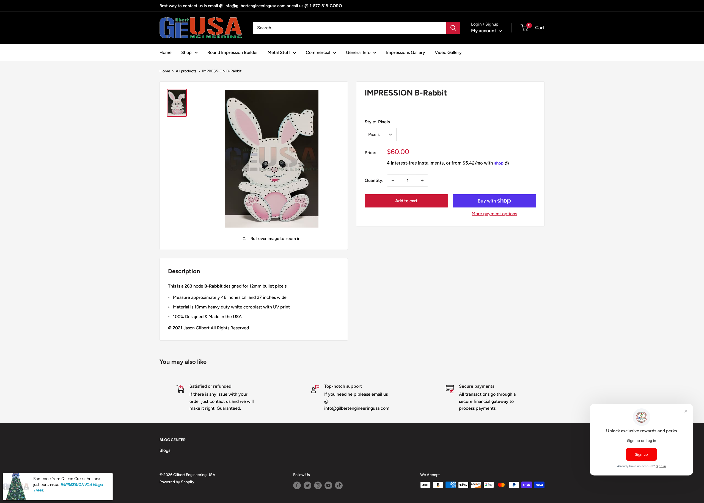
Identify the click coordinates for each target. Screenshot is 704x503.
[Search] (453, 28)
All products (186, 71)
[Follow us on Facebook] (297, 485)
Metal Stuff (279, 52)
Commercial (318, 52)
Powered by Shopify (177, 482)
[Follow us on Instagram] (318, 485)
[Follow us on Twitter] (307, 485)
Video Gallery (448, 52)
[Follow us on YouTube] (328, 485)
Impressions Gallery (405, 52)
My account (484, 30)
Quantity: (374, 180)
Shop (186, 52)
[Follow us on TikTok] (339, 485)
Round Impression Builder (232, 52)
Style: (377, 121)
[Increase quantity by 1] (422, 180)
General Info (358, 52)
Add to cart (406, 200)
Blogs (165, 450)
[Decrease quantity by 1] (393, 180)
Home (166, 52)
